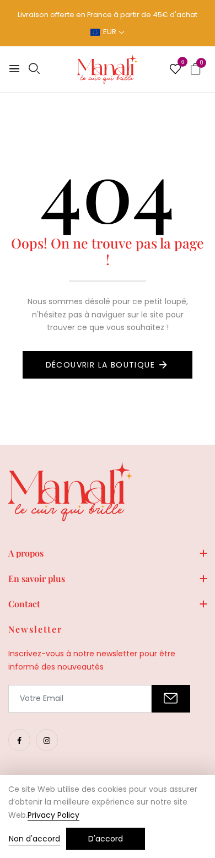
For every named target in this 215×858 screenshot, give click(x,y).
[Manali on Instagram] (47, 740)
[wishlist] (175, 70)
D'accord (105, 838)
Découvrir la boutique (100, 364)
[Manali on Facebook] (19, 740)
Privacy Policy (53, 815)
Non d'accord (34, 838)
